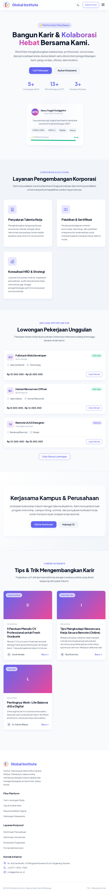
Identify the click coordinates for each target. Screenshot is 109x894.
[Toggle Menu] (103, 5)
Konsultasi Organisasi (14, 842)
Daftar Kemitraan (43, 524)
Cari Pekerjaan (40, 70)
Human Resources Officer (31, 389)
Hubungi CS (68, 524)
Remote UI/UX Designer (29, 422)
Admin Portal (91, 5)
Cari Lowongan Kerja (13, 800)
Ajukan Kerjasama (67, 70)
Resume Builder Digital (14, 810)
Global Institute (25, 5)
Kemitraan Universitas (14, 837)
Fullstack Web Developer (30, 355)
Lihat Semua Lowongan (54, 456)
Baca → (45, 654)
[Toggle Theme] (78, 5)
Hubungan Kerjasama (14, 816)
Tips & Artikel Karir (12, 805)
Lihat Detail (94, 374)
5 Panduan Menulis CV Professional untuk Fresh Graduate (23, 632)
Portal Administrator (13, 847)
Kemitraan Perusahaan (14, 831)
